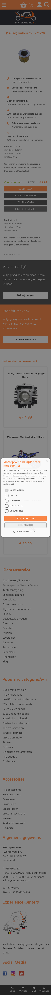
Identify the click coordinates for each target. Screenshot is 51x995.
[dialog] (25, 497)
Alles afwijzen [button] (25, 525)
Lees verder (20, 484)
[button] (25, 531)
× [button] (46, 461)
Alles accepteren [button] (25, 518)
